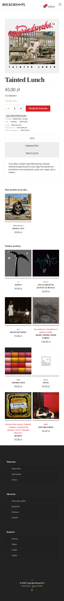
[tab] (32, 138)
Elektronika (17, 119)
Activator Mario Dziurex (14, 424)
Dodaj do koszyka (38, 108)
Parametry (32, 146)
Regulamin (16, 507)
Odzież (14, 556)
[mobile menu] (60, 4)
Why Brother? (45, 427)
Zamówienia (16, 474)
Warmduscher (16, 125)
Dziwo (18, 285)
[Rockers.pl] (14, 4)
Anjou (46, 383)
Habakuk (13, 427)
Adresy (14, 480)
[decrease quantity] (8, 108)
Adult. (46, 424)
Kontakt (15, 518)
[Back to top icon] (32, 580)
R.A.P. (18, 430)
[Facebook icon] (32, 590)
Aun (18, 329)
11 (18, 282)
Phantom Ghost (18, 332)
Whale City (18, 228)
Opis (32, 138)
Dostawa (15, 512)
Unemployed (18, 383)
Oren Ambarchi (39, 329)
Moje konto (16, 469)
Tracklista (31, 153)
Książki (14, 550)
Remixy (18, 436)
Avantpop (13, 121)
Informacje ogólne (19, 501)
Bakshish (27, 424)
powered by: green (32, 586)
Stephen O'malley (45, 332)
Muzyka (25, 119)
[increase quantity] (21, 108)
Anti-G (45, 282)
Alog (18, 380)
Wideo (14, 544)
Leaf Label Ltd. (22, 127)
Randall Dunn (52, 329)
